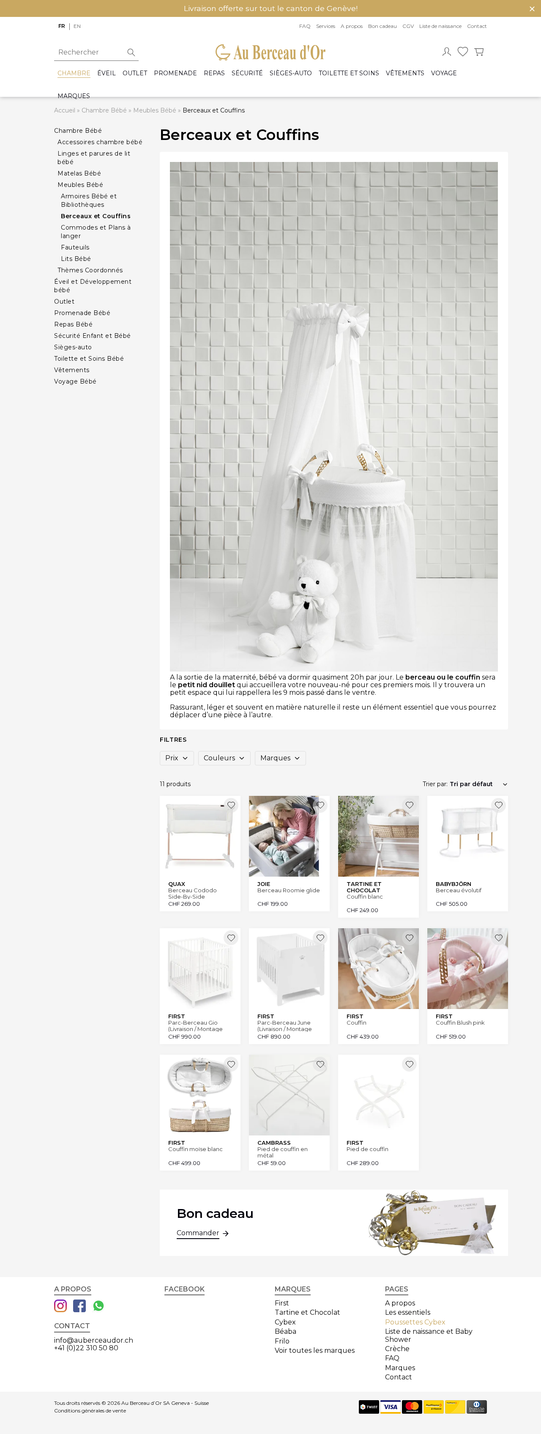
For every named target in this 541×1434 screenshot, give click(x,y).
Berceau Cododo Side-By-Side (192, 893)
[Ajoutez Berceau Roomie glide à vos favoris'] (320, 805)
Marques (73, 96)
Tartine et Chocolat (307, 1312)
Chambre (73, 73)
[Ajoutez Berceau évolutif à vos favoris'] (498, 805)
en (77, 26)
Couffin (356, 1023)
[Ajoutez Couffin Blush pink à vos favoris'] (498, 937)
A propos (352, 26)
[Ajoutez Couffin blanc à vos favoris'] (409, 805)
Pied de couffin (367, 1149)
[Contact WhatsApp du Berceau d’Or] (98, 1307)
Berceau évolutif (458, 890)
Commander (198, 1233)
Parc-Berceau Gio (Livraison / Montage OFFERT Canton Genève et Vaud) (195, 1026)
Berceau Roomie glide (288, 890)
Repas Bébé (73, 324)
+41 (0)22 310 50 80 (86, 1348)
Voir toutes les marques (315, 1350)
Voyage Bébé (75, 381)
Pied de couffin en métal (282, 1152)
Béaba (285, 1331)
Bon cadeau (382, 26)
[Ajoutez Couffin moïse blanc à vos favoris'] (231, 1064)
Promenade (175, 73)
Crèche (397, 1349)
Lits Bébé (76, 259)
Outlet (135, 73)
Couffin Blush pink (460, 1023)
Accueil (64, 110)
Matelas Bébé (79, 173)
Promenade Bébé (82, 313)
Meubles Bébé (154, 110)
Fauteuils (75, 247)
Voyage (444, 73)
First (282, 1303)
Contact (477, 26)
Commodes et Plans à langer (96, 232)
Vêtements (405, 73)
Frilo (282, 1341)
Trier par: (435, 784)
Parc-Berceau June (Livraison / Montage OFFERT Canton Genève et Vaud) (284, 1026)
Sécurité (247, 73)
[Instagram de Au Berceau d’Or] (60, 1307)
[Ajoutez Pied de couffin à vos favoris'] (409, 1064)
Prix (171, 758)
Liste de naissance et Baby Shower (429, 1335)
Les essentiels (407, 1312)
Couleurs (219, 758)
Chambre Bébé (104, 110)
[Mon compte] (447, 52)
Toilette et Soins (349, 73)
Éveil (106, 73)
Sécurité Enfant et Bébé (92, 336)
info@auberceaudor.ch (93, 1340)
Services (325, 26)
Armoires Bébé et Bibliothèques (89, 200)
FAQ (305, 26)
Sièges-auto (291, 73)
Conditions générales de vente (90, 1411)
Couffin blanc (365, 897)
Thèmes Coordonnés (90, 270)
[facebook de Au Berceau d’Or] (79, 1307)
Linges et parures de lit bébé (93, 158)
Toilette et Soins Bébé (89, 358)
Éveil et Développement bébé (92, 286)
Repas (214, 73)
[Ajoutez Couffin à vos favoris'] (409, 937)
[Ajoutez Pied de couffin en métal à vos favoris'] (320, 1064)
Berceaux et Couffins (96, 216)
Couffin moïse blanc (195, 1149)
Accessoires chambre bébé (99, 142)
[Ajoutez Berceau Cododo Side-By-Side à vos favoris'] (231, 805)
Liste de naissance (440, 26)
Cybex (285, 1322)
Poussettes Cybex (415, 1322)
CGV (408, 26)
